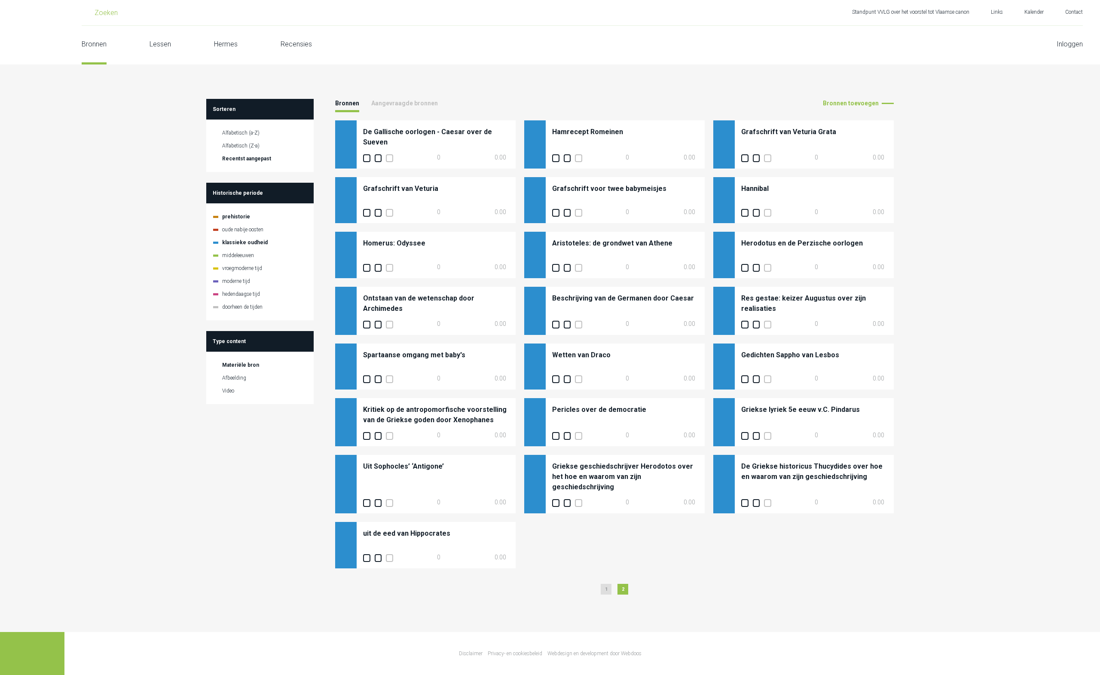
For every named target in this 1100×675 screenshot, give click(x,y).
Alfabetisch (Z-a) (241, 146)
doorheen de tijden (242, 307)
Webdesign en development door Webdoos (594, 653)
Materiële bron (240, 365)
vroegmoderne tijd (242, 268)
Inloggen (1070, 44)
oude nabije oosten (242, 230)
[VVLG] (32, 32)
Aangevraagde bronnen (404, 103)
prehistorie (236, 217)
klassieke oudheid (245, 242)
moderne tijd (236, 281)
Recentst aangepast (246, 159)
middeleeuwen (238, 255)
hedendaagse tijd (241, 294)
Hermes (226, 44)
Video (228, 391)
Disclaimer (471, 653)
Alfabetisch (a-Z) (241, 133)
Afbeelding (234, 378)
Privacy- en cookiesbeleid (515, 653)
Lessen (160, 44)
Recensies (296, 44)
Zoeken (106, 13)
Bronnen (94, 44)
